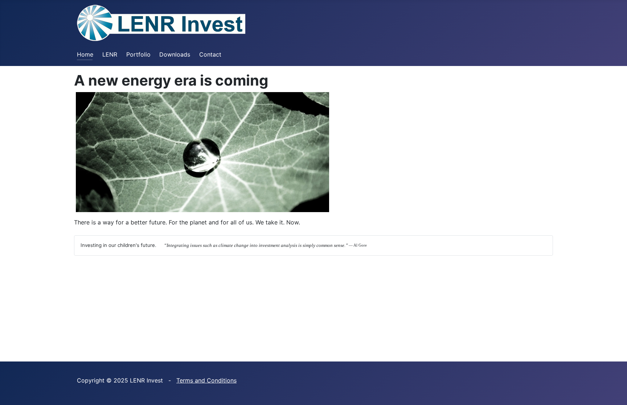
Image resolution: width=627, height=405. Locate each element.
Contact (210, 54)
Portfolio (138, 54)
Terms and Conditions (206, 380)
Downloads (174, 54)
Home (85, 54)
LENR (109, 54)
